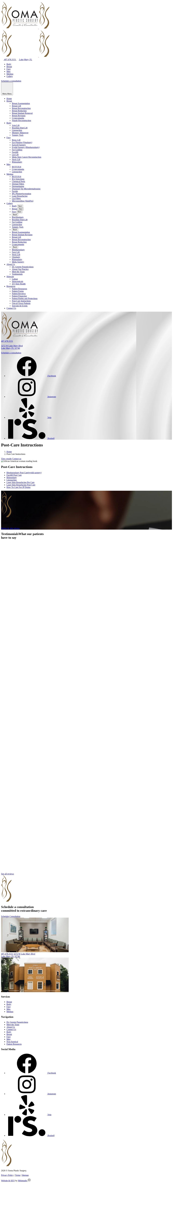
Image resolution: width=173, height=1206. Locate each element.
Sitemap (25, 1175)
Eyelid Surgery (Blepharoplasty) (25, 147)
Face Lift (16, 252)
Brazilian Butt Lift (19, 128)
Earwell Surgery (19, 145)
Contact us (16, 459)
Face (8, 69)
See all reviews (7, 874)
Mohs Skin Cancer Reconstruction (26, 157)
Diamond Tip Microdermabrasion (26, 189)
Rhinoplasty (17, 162)
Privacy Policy (7, 1175)
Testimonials (17, 274)
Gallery (9, 76)
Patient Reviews (19, 293)
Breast (9, 66)
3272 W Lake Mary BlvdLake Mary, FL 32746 (12, 347)
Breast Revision (18, 115)
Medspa (9, 74)
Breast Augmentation (21, 103)
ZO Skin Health (19, 284)
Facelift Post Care (14, 475)
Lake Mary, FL (25, 59)
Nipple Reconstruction (21, 120)
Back (15, 215)
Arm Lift (15, 125)
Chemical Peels (18, 181)
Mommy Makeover (20, 133)
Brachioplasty (18, 217)
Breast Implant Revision (22, 235)
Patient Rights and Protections (24, 298)
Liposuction (17, 130)
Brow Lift (16, 140)
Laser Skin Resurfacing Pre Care (20, 482)
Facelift (15, 152)
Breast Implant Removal (22, 113)
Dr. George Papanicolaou (23, 267)
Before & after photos (10, 528)
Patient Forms (18, 291)
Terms (17, 1175)
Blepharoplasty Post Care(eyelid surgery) (23, 472)
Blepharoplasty (18, 250)
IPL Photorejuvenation (21, 193)
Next (20, 206)
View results (6, 459)
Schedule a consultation (11, 81)
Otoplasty (16, 257)
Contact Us (11, 308)
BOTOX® (16, 167)
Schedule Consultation (10, 916)
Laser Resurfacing (19, 196)
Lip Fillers (16, 198)
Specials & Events (19, 306)
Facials (15, 191)
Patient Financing (19, 296)
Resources (10, 286)
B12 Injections (18, 179)
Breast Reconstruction (21, 108)
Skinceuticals (17, 281)
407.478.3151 (10, 59)
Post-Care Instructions (21, 301)
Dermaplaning (18, 186)
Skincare (10, 276)
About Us (10, 264)
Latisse (15, 279)
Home (9, 98)
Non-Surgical (12, 1041)
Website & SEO (8, 1180)
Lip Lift (15, 154)
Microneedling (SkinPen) (22, 201)
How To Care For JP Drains (18, 487)
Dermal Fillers (18, 184)
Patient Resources (19, 289)
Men (8, 71)
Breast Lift (16, 106)
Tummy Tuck (17, 135)
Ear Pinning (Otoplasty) (22, 142)
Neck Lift (16, 159)
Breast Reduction (19, 111)
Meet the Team (18, 271)
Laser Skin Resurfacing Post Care (20, 485)
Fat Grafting (17, 150)
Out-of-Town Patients (21, 303)
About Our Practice (20, 269)
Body (8, 64)
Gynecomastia (18, 118)
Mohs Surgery (18, 262)
